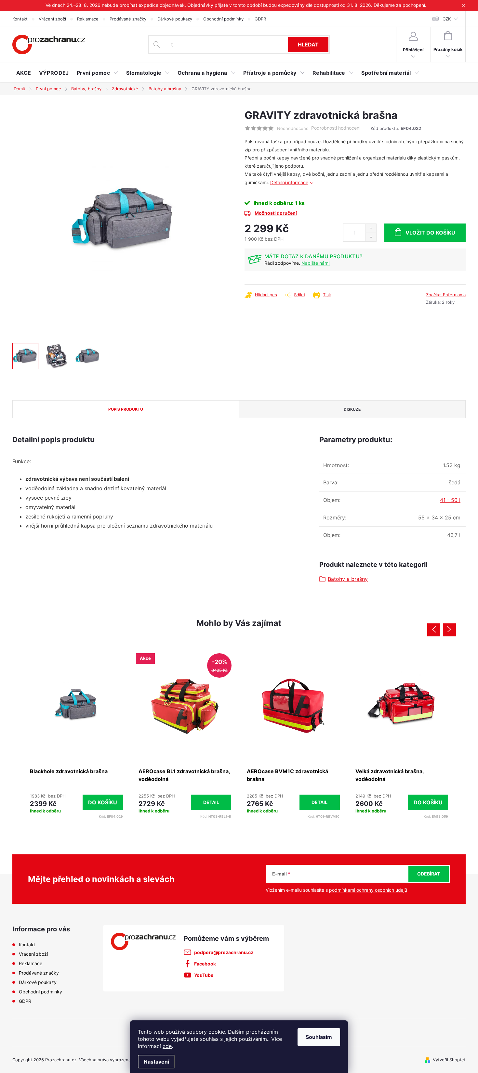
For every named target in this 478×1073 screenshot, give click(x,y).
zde (167, 1046)
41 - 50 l (450, 500)
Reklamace (88, 18)
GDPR (260, 18)
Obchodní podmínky (223, 18)
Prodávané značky (128, 18)
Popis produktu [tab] (125, 409)
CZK (447, 18)
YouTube (203, 975)
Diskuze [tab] (352, 409)
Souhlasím (319, 1037)
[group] (76, 735)
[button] (76, 802)
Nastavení (156, 1061)
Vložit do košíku (430, 232)
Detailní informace (289, 182)
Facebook (205, 963)
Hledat (308, 44)
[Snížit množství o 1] (370, 237)
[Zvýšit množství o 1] (370, 228)
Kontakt (20, 18)
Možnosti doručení (276, 213)
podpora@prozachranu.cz (223, 952)
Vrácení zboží (52, 18)
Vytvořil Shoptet (449, 1059)
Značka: (446, 294)
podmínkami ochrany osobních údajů (368, 890)
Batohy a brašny (348, 579)
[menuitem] (23, 72)
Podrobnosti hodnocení (335, 128)
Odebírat (428, 873)
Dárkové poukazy (174, 18)
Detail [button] (211, 802)
